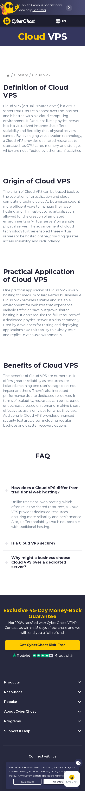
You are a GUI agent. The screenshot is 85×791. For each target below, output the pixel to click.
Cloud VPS (41, 75)
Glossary (21, 75)
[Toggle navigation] (76, 21)
